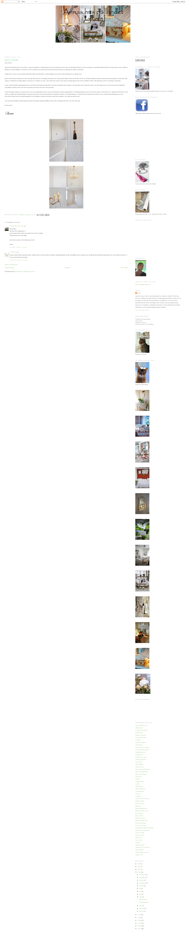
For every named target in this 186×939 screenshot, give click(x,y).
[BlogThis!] (42, 215)
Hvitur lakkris (139, 764)
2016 (139, 864)
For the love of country (142, 747)
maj (140, 894)
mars (140, 905)
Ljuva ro (137, 793)
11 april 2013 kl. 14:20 (18, 247)
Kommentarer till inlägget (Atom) (25, 271)
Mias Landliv (139, 815)
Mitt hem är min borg (141, 820)
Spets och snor (140, 835)
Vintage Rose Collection (142, 847)
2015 (139, 866)
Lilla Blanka (138, 786)
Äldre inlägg (124, 267)
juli (140, 888)
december (142, 874)
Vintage (137, 842)
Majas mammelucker (141, 808)
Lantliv (137, 784)
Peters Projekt (139, 833)
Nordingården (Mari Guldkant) (144, 828)
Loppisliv (138, 796)
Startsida (67, 267)
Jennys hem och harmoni (142, 769)
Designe (137, 740)
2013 (139, 872)
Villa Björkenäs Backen (17, 226)
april (140, 897)
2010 (139, 920)
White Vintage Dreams (142, 852)
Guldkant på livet (140, 752)
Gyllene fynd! (143, 899)
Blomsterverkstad (140, 735)
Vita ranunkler (139, 850)
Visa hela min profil (142, 310)
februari (141, 908)
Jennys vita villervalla (141, 772)
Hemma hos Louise (141, 757)
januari (141, 911)
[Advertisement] (93, 49)
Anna (139, 293)
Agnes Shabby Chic (141, 725)
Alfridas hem (139, 728)
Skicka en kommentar (11, 264)
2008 (139, 926)
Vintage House (139, 845)
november (142, 877)
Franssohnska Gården (142, 750)
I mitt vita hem (139, 767)
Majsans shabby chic (141, 811)
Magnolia (138, 806)
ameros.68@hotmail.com (142, 284)
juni (140, 891)
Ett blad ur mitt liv (140, 742)
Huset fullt (138, 762)
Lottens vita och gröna (142, 798)
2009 (139, 923)
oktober (141, 880)
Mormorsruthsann (140, 823)
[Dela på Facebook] (46, 215)
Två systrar (138, 840)
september (142, 883)
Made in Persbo (140, 803)
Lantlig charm (139, 781)
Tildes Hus (138, 837)
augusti (141, 886)
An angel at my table (141, 730)
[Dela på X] (44, 215)
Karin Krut (138, 776)
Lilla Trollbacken (140, 789)
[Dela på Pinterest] (48, 215)
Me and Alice (139, 813)
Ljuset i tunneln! (143, 902)
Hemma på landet (140, 759)
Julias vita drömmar (141, 774)
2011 (139, 917)
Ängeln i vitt (138, 855)
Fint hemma (138, 745)
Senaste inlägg (9, 267)
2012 (139, 915)
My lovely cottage (140, 825)
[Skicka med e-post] (40, 215)
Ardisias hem (139, 732)
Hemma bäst (139, 754)
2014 (139, 869)
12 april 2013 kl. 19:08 (18, 260)
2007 (139, 928)
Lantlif (137, 779)
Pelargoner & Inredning (142, 830)
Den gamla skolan (140, 737)
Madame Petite (139, 801)
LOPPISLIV (13, 252)
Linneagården (139, 791)
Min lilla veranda (140, 818)
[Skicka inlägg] (37, 214)
